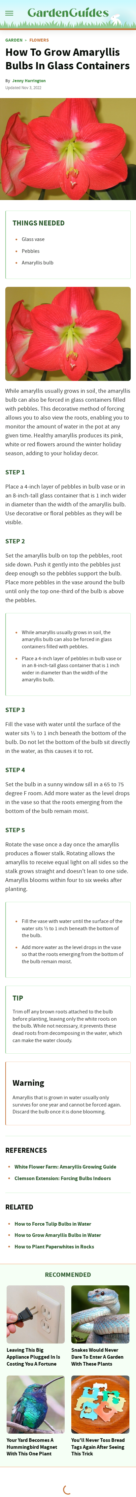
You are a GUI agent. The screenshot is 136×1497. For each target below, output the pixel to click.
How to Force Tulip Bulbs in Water (53, 1224)
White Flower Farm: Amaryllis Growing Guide (65, 1167)
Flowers (39, 40)
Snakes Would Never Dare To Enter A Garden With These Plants (97, 1357)
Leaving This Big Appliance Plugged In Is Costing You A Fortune (33, 1357)
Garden (13, 40)
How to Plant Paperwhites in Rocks (54, 1246)
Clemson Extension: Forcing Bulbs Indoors (63, 1178)
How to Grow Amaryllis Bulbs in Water (58, 1235)
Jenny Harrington (29, 81)
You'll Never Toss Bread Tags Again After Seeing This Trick (98, 1447)
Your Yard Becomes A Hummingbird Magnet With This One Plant (32, 1447)
